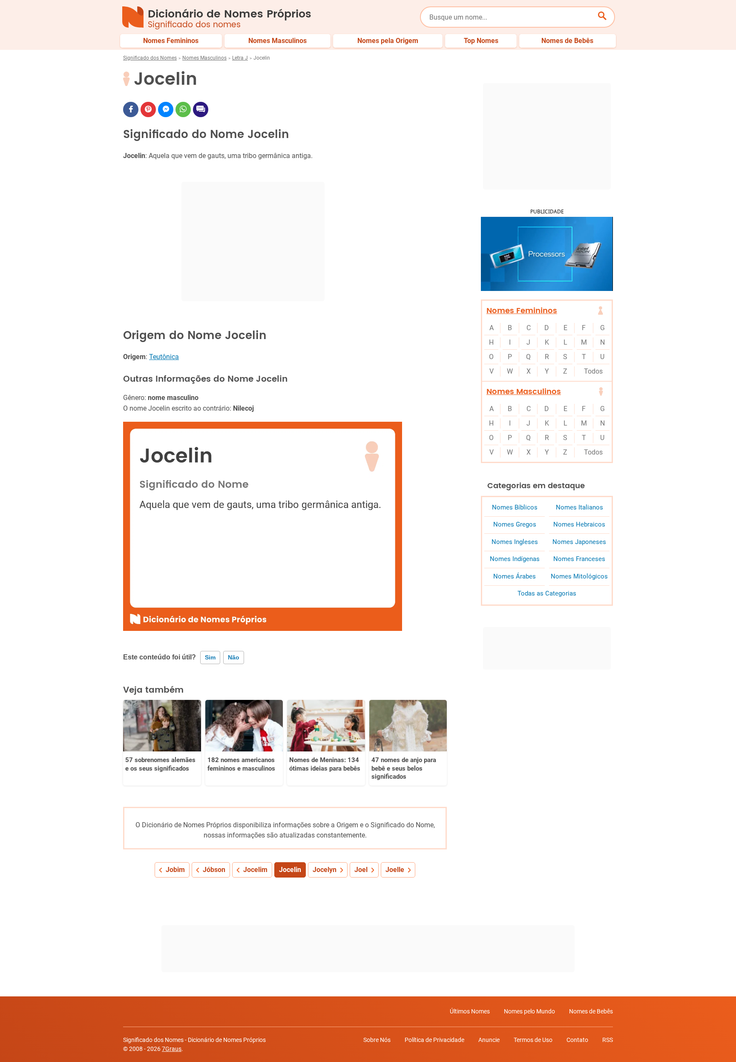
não (233, 657)
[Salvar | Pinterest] (148, 109)
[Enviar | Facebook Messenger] (165, 109)
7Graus (171, 1048)
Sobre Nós (377, 1039)
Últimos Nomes (470, 1011)
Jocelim (255, 870)
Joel (361, 870)
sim (210, 657)
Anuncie (489, 1039)
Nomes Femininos (521, 311)
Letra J (240, 58)
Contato (577, 1039)
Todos (593, 371)
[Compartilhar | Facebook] (130, 109)
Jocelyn (324, 870)
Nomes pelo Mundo (529, 1011)
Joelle (394, 870)
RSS (607, 1039)
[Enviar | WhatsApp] (183, 109)
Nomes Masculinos (204, 58)
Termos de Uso (533, 1039)
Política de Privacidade (434, 1039)
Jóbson (214, 870)
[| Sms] (200, 109)
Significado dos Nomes (150, 58)
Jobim (175, 870)
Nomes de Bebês (591, 1011)
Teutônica (164, 357)
